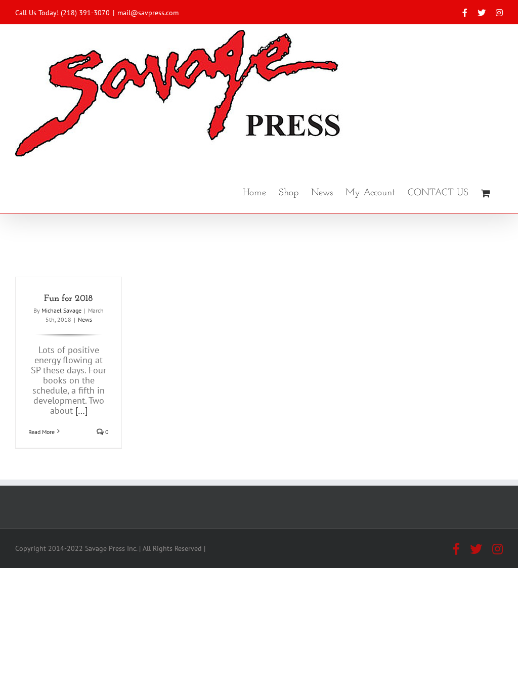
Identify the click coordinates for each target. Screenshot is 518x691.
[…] (81, 410)
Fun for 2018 (68, 299)
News (85, 319)
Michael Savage (61, 310)
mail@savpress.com (148, 12)
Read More (41, 432)
